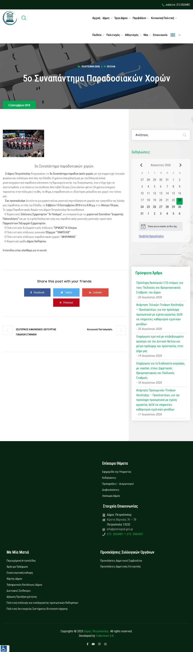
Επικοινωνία (160, 35)
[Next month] (180, 165)
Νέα (146, 35)
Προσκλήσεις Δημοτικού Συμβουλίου (121, 560)
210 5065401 (134, 534)
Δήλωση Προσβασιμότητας (22, 596)
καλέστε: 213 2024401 (178, 4)
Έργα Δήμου (121, 18)
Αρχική (96, 18)
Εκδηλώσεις (109, 477)
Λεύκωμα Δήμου (111, 496)
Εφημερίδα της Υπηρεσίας (116, 471)
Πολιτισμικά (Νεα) (91, 66)
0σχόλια (111, 66)
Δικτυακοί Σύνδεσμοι (19, 590)
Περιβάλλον (139, 18)
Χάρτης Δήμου (14, 578)
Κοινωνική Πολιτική (162, 18)
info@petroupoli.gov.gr (120, 529)
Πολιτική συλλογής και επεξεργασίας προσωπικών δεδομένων (42, 602)
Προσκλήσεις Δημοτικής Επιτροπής (120, 566)
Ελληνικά (177, 35)
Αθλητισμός (132, 35)
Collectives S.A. (105, 636)
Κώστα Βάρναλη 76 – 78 (121, 519)
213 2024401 (115, 534)
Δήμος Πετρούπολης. (97, 631)
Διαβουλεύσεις (110, 489)
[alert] (161, 226)
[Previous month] (141, 165)
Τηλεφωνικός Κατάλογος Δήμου (24, 584)
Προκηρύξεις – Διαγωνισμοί (118, 483)
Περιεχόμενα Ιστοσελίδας (21, 560)
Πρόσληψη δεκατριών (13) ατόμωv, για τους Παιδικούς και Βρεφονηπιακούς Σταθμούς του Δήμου (159, 287)
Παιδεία (96, 35)
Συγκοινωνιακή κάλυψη (20, 572)
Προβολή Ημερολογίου (151, 236)
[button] (4, 648)
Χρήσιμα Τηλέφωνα (17, 566)
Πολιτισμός (113, 35)
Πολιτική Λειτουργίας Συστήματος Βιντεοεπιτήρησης (37, 608)
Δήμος (106, 18)
